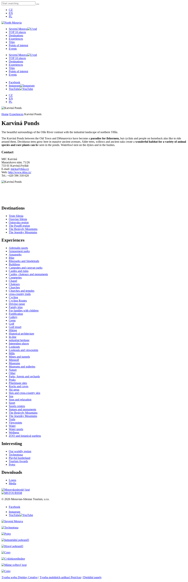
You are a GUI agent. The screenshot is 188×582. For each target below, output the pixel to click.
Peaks (12, 379)
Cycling (13, 297)
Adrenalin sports (18, 247)
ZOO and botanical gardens (25, 435)
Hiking (13, 330)
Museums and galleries (22, 366)
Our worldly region (20, 451)
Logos (12, 480)
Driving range (17, 303)
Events (13, 48)
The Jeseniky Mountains (23, 232)
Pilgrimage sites (18, 383)
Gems (12, 320)
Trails (12, 419)
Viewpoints (15, 422)
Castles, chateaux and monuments (28, 274)
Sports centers (17, 406)
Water (12, 425)
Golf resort (15, 327)
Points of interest (18, 45)
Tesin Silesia (16, 215)
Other (12, 373)
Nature (13, 369)
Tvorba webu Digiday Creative (19, 577)
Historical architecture (21, 333)
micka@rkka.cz (20, 168)
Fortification (16, 313)
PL (10, 16)
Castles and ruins (18, 271)
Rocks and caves (18, 386)
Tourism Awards (18, 461)
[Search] (37, 4)
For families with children (24, 310)
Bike (11, 257)
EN (11, 13)
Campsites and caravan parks (25, 267)
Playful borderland (19, 457)
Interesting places (19, 343)
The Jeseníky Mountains (23, 416)
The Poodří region (19, 225)
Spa (11, 396)
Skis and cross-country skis (24, 392)
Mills (12, 353)
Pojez (12, 464)
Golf (11, 323)
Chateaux (14, 284)
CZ (11, 9)
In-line (12, 336)
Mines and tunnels (19, 356)
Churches (14, 287)
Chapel (13, 280)
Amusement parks (19, 251)
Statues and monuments (22, 409)
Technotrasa (16, 454)
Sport (12, 402)
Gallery (13, 317)
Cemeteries (15, 277)
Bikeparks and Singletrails (24, 261)
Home (5, 114)
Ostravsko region (19, 222)
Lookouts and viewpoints (23, 350)
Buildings (14, 264)
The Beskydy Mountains (23, 229)
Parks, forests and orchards (24, 376)
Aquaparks (15, 254)
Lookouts (14, 346)
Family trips (16, 307)
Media (12, 483)
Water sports (16, 429)
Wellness (14, 432)
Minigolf (14, 360)
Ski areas (14, 389)
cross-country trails (20, 294)
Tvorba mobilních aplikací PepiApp (60, 577)
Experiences (16, 38)
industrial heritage (19, 340)
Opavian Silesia (18, 219)
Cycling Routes (18, 300)
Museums (14, 363)
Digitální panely (92, 577)
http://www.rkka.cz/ (19, 172)
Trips (12, 42)
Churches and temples (21, 290)
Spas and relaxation (20, 399)
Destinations (16, 35)
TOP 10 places (17, 32)
